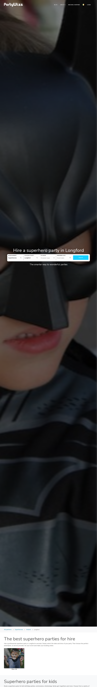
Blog (55, 5)
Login (89, 5)
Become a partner (74, 5)
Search (81, 257)
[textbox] (64, 257)
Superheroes (18, 629)
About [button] (62, 5)
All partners (8, 629)
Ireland (28, 629)
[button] (83, 5)
